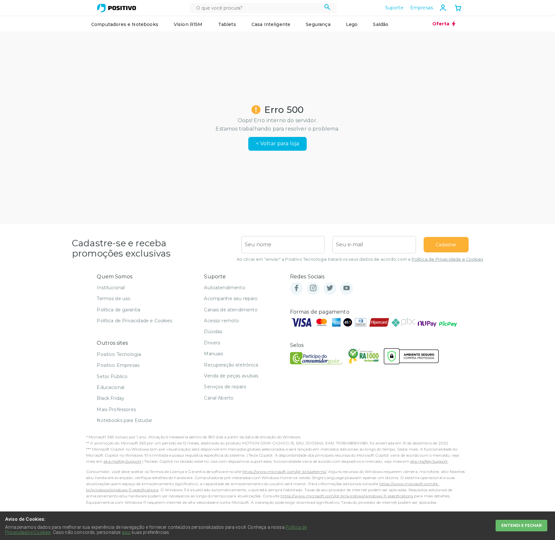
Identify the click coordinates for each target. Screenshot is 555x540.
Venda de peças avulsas (231, 376)
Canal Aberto (218, 398)
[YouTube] (346, 288)
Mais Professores (116, 409)
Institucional (111, 288)
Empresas (421, 7)
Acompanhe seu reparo (231, 298)
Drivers (212, 343)
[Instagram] (313, 288)
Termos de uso (113, 298)
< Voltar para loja (277, 144)
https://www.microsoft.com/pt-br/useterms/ (284, 471)
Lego (352, 24)
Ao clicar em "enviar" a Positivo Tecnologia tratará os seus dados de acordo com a (360, 259)
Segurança (318, 24)
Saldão (380, 24)
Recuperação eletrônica (231, 365)
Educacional (110, 387)
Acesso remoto (221, 321)
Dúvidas (213, 331)
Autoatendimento (224, 288)
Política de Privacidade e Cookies (447, 259)
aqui (126, 532)
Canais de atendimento (230, 310)
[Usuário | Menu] (443, 7)
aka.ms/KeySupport (122, 461)
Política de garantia (118, 310)
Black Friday (110, 398)
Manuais (213, 354)
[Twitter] (330, 288)
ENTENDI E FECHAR (521, 525)
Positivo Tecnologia (119, 354)
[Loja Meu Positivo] (116, 8)
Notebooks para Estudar (124, 420)
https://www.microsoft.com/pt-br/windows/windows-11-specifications (346, 496)
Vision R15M (188, 24)
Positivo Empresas (118, 365)
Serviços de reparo (225, 387)
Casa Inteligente (271, 24)
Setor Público (112, 376)
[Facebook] (296, 288)
